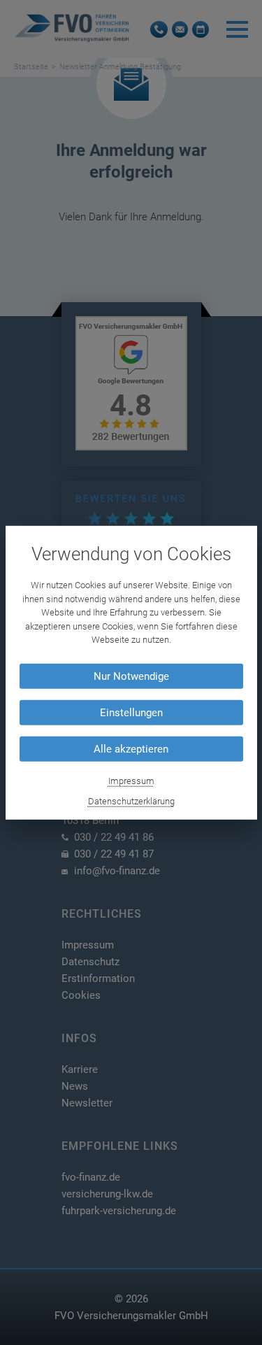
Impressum (131, 781)
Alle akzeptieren (131, 749)
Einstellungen (131, 712)
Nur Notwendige (131, 676)
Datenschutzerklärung (131, 801)
